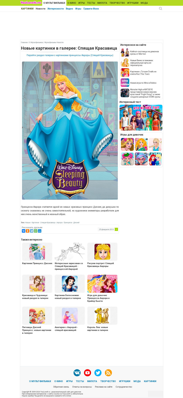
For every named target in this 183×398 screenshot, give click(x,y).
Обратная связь (61, 387)
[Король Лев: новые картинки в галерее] (102, 315)
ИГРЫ (81, 3)
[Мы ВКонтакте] (77, 372)
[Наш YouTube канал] (87, 372)
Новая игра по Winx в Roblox (143, 83)
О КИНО (71, 3)
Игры (78, 8)
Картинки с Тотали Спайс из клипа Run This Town (143, 72)
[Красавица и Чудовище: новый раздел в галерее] (37, 283)
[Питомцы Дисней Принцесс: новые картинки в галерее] (37, 315)
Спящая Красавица (47, 223)
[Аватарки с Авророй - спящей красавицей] (70, 315)
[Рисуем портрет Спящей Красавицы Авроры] (102, 251)
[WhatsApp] (35, 231)
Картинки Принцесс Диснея (37, 263)
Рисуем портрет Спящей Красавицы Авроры (100, 264)
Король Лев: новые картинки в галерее (97, 328)
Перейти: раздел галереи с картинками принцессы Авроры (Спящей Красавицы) (70, 55)
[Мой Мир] (39, 231)
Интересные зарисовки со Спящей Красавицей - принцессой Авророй (69, 266)
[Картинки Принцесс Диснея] (37, 251)
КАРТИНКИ (27, 8)
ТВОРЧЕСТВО (117, 3)
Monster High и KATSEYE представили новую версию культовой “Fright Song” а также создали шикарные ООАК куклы (145, 93)
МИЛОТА (102, 3)
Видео (69, 8)
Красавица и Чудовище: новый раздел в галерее (35, 296)
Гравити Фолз (91, 8)
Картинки (35, 223)
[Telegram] (31, 231)
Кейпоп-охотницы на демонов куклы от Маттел (144, 52)
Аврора (59, 223)
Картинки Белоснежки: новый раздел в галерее (68, 296)
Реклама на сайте (103, 387)
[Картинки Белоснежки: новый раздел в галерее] (70, 283)
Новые (27, 223)
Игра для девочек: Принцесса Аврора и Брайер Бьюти (98, 298)
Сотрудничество (124, 387)
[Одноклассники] (27, 231)
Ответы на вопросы (82, 387)
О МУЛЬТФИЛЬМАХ (54, 3)
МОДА (144, 3)
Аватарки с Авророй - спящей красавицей (66, 328)
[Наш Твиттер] (98, 372)
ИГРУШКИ (132, 3)
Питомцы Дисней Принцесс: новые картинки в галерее (36, 330)
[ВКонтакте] (23, 231)
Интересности (56, 8)
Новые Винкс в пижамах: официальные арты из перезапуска (141, 62)
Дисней (76, 223)
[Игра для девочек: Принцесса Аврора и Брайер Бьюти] (102, 284)
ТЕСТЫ (91, 3)
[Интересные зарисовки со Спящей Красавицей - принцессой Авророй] (70, 252)
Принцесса (68, 223)
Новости (40, 8)
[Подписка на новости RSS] (108, 372)
